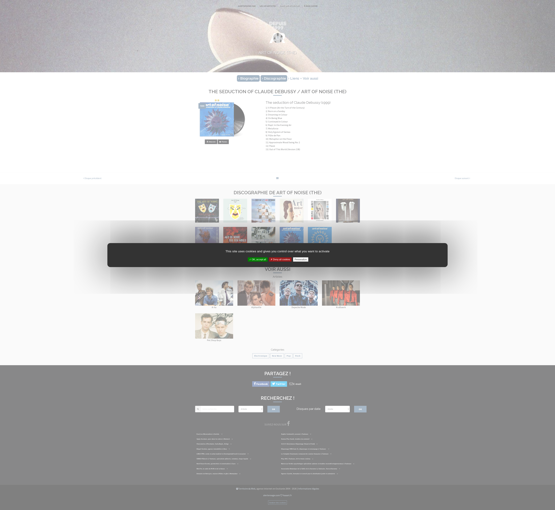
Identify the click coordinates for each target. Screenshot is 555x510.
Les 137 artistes (267, 5)
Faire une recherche (289, 5)
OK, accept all (258, 259)
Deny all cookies (281, 259)
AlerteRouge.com (246, 5)
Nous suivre (311, 5)
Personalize (301, 259)
